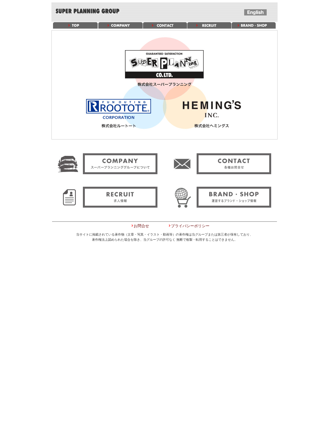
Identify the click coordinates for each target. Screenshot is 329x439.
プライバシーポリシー (190, 226)
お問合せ (141, 226)
